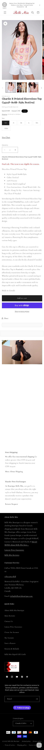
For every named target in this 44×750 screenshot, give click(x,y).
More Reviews (10, 616)
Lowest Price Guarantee (14, 550)
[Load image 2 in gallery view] (22, 87)
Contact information (35, 745)
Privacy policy (37, 741)
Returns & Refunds (12, 649)
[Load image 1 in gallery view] (11, 87)
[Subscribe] (36, 699)
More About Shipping (14, 471)
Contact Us (9, 621)
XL (38, 123)
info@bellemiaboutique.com (21, 596)
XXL (8, 129)
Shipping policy (22, 745)
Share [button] (6, 318)
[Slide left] (2, 88)
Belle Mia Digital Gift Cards (15, 654)
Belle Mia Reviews (12, 555)
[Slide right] (41, 88)
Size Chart (6, 137)
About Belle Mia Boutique (14, 610)
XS (6, 123)
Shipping (4, 114)
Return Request (11, 504)
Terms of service (10, 745)
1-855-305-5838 (10, 576)
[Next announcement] (39, 5)
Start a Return (10, 643)
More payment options (22, 311)
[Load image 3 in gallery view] (33, 87)
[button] (5, 12)
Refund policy (26, 741)
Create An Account (12, 632)
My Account (9, 638)
